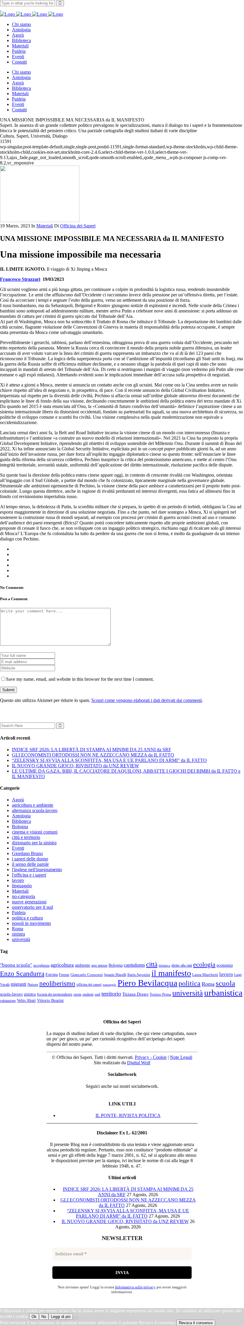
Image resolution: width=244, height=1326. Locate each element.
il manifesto (171, 973)
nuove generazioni (29, 901)
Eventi (18, 848)
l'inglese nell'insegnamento (37, 869)
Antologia (21, 815)
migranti (18, 984)
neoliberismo (57, 983)
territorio (111, 994)
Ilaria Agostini (138, 974)
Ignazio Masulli (115, 975)
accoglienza (41, 966)
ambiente (82, 965)
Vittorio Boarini (50, 1000)
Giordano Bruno (27, 853)
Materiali (44, 225)
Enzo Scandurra (22, 973)
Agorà (18, 799)
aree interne (99, 965)
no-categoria (23, 896)
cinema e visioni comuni (34, 831)
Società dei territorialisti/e (54, 994)
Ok (34, 1316)
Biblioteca (21, 821)
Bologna (20, 826)
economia (225, 965)
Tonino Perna (160, 994)
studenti (87, 995)
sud (97, 994)
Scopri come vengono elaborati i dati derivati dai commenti (146, 700)
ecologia (204, 964)
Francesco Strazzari (20, 279)
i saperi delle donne (30, 858)
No (43, 1316)
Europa (52, 974)
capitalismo (134, 965)
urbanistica (223, 992)
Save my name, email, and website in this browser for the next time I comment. (80, 679)
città (151, 964)
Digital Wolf (138, 1062)
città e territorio (26, 837)
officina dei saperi (88, 984)
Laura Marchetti (205, 974)
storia (77, 995)
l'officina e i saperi (29, 874)
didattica (164, 965)
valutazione (8, 1001)
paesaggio (109, 984)
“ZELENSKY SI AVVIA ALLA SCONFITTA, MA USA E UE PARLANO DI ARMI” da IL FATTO (109, 760)
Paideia (19, 912)
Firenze (64, 975)
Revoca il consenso (196, 1323)
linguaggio (22, 885)
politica (190, 983)
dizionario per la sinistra (34, 842)
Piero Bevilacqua (147, 983)
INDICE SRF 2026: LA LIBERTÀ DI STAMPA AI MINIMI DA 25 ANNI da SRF (91, 749)
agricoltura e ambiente (32, 805)
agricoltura (62, 965)
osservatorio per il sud (32, 907)
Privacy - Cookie (151, 1057)
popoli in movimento (31, 923)
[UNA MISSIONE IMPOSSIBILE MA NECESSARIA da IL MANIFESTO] (39, 220)
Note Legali (181, 1057)
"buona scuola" (16, 965)
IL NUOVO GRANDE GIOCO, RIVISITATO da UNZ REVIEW (75, 765)
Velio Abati (26, 1000)
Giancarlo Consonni (87, 974)
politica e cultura (27, 917)
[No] (75, 1318)
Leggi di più (61, 1316)
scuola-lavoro (11, 994)
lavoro (18, 880)
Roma (17, 928)
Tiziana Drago (135, 994)
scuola (225, 983)
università (21, 939)
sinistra (18, 934)
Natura (32, 984)
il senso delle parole (30, 864)
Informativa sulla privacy (135, 1287)
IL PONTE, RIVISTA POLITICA (128, 1115)
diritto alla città (181, 966)
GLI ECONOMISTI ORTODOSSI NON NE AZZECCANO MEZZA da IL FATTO (93, 754)
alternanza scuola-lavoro (34, 810)
